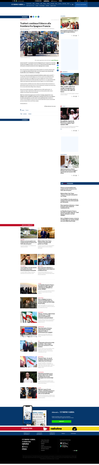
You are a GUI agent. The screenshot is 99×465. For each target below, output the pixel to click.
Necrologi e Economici (45, 441)
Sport (56, 3)
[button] (31, 17)
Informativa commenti (45, 448)
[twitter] (12, 0)
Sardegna (37, 3)
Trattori (29, 113)
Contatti (42, 445)
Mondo (44, 3)
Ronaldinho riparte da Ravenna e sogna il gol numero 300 (67, 122)
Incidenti (47, 5)
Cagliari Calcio (53, 5)
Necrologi (64, 3)
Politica (48, 3)
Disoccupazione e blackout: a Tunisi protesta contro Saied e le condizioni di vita (69, 206)
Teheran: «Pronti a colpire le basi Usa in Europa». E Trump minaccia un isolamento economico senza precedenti (46, 316)
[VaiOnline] (54, 1)
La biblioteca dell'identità (52, 433)
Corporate (43, 450)
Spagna (22, 110)
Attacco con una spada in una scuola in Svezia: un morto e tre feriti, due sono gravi (68, 189)
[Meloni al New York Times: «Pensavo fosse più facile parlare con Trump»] (46, 232)
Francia (26, 110)
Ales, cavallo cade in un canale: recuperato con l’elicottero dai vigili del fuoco (67, 89)
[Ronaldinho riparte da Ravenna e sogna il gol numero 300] (69, 114)
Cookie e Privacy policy (45, 440)
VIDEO (62, 33)
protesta (25, 113)
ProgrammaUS (28, 3)
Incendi (37, 5)
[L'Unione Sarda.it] (18, 4)
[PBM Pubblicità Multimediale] (60, 0)
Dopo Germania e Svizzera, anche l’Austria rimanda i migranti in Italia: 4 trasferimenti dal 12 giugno (45, 330)
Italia (41, 3)
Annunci (59, 3)
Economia (52, 3)
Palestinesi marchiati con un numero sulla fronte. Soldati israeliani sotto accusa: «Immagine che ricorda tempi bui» (45, 376)
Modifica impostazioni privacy (46, 446)
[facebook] (14, 0)
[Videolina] (38, 0)
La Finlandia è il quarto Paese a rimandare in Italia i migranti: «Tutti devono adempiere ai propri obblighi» (69, 213)
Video (33, 3)
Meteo (68, 3)
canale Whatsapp (54, 60)
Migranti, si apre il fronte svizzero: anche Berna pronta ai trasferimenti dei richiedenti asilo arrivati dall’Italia (46, 391)
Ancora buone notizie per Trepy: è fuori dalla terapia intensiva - (69, 31)
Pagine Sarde (73, 433)
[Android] (68, 446)
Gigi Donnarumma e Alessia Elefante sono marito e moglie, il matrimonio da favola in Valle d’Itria (68, 171)
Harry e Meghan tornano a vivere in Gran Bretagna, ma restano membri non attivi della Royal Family (69, 220)
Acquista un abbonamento (39, 433)
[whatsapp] (16, 0)
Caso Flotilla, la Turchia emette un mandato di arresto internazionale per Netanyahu (69, 201)
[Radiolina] (46, 0)
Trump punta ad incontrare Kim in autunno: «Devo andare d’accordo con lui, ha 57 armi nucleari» (46, 344)
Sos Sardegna (42, 5)
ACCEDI (86, 1)
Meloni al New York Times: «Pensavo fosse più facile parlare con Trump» (69, 195)
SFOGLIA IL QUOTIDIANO (81, 4)
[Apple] (68, 443)
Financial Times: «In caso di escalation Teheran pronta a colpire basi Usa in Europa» (45, 359)
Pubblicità (42, 443)
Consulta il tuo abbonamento (26, 433)
